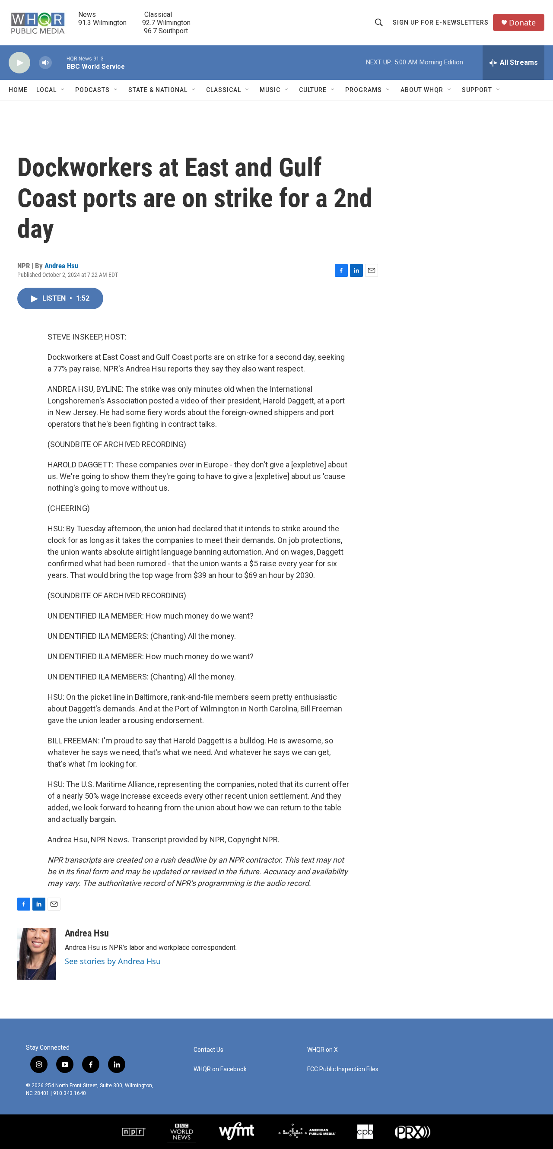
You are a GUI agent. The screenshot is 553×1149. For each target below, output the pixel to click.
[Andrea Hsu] (36, 954)
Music (270, 89)
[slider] (59, 62)
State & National (158, 89)
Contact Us (208, 1050)
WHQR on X (322, 1050)
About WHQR (421, 89)
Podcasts (92, 89)
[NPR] (134, 1132)
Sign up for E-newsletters (441, 22)
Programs (363, 89)
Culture (313, 89)
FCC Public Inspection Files (342, 1069)
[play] (19, 63)
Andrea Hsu (61, 265)
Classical (223, 89)
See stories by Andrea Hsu (113, 961)
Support (477, 89)
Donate (522, 22)
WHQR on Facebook (220, 1069)
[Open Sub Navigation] (63, 89)
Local (46, 89)
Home (18, 89)
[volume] (45, 63)
